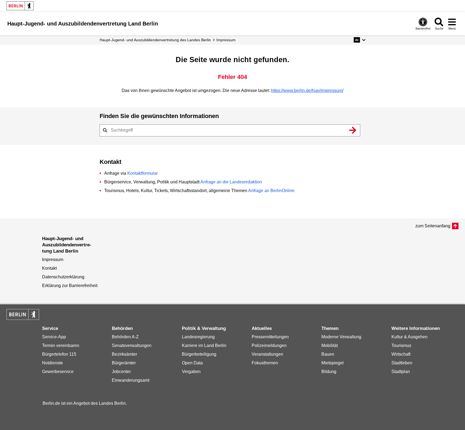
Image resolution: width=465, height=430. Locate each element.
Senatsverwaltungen (131, 345)
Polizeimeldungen (269, 345)
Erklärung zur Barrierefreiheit (69, 285)
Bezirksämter (124, 354)
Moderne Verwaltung (341, 337)
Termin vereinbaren (60, 345)
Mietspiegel (332, 363)
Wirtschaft (400, 354)
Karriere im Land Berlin (204, 345)
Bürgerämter (124, 363)
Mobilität (329, 345)
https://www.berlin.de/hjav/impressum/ (307, 90)
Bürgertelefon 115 (59, 354)
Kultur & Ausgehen (409, 337)
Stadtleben (401, 363)
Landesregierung (198, 337)
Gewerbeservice (58, 371)
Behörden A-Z (125, 337)
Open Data (192, 363)
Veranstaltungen (267, 354)
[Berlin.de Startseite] (20, 5)
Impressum (226, 40)
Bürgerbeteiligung (199, 354)
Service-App (54, 337)
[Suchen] (353, 130)
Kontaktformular (142, 173)
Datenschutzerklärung (63, 277)
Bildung (328, 371)
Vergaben (191, 371)
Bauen (327, 354)
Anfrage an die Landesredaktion (231, 182)
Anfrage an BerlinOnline (271, 190)
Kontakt (49, 268)
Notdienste (52, 363)
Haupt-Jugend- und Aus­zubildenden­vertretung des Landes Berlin (155, 40)
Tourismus (401, 345)
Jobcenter (121, 371)
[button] (359, 40)
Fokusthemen (265, 363)
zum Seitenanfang (432, 226)
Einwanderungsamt (130, 380)
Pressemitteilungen (270, 337)
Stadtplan (400, 371)
